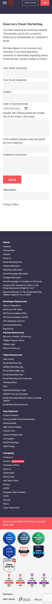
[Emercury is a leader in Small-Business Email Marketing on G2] (9, 565)
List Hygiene (8, 438)
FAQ (5, 386)
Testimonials (8, 473)
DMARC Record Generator (15, 394)
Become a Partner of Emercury (17, 336)
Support (6, 254)
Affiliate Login (9, 344)
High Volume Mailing (12, 427)
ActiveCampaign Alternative (15, 273)
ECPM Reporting (10, 442)
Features (7, 246)
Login (45, 3)
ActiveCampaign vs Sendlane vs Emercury (22, 281)
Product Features (11, 415)
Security (7, 500)
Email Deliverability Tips (14, 371)
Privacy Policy (11, 204)
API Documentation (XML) (15, 313)
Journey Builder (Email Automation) (19, 419)
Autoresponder (9, 423)
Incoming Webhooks (12, 325)
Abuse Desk (8, 476)
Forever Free (9, 431)
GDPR (6, 488)
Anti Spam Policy (11, 480)
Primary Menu (5, 3)
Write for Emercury (11, 348)
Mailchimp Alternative (12, 270)
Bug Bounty (8, 329)
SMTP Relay (9, 446)
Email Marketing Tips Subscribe (17, 378)
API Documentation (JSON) (15, 317)
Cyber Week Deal (11, 507)
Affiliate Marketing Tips (13, 367)
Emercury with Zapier (12, 309)
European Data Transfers (14, 492)
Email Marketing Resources (15, 404)
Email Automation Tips (13, 374)
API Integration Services (14, 321)
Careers (6, 461)
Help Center (8, 359)
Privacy (6, 484)
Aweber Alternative (11, 266)
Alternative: (10, 189)
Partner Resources (13, 332)
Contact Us (8, 457)
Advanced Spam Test (12, 435)
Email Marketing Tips (12, 262)
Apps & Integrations (12, 305)
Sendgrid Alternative (12, 277)
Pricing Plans (9, 250)
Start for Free (30, 3)
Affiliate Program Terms (13, 340)
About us (7, 258)
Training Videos (10, 382)
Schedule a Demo (11, 465)
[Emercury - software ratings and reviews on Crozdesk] (9, 538)
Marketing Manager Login (14, 390)
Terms (6, 504)
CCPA (6, 496)
